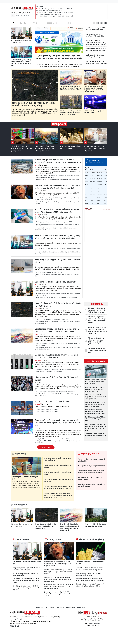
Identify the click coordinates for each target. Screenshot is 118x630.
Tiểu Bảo (37, 308)
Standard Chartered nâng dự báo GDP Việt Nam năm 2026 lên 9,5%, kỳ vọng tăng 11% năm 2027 (57, 394)
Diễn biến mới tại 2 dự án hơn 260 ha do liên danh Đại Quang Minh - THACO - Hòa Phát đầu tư (70, 112)
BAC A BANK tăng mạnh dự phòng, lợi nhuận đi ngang (90, 478)
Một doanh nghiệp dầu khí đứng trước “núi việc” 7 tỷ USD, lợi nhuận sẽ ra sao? (96, 310)
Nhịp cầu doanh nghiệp (96, 361)
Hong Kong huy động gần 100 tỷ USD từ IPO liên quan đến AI (57, 261)
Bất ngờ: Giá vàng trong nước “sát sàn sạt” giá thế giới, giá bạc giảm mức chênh (90, 585)
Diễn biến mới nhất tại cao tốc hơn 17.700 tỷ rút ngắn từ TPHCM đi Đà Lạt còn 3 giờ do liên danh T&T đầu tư (57, 348)
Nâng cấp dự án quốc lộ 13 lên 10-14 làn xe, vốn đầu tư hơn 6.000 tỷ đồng (33, 104)
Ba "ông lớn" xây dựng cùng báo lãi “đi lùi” (91, 466)
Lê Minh (37, 265)
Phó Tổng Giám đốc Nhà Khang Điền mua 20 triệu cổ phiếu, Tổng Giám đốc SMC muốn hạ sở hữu (57, 210)
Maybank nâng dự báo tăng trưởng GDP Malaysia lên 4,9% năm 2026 (55, 391)
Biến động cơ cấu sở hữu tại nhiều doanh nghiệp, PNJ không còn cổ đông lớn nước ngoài (57, 225)
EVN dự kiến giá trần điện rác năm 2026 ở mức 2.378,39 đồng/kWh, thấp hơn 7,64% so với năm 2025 (58, 161)
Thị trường (50, 607)
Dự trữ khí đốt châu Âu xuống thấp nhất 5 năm (49, 371)
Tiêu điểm (23, 23)
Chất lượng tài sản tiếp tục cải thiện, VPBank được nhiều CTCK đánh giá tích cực (95, 397)
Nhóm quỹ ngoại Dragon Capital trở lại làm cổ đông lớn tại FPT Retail (55, 222)
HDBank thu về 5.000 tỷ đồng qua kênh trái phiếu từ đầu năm (57, 459)
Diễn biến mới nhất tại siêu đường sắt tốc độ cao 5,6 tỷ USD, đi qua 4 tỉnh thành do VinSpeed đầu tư (70, 88)
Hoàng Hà (38, 404)
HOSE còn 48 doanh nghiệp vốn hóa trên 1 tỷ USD (94, 111)
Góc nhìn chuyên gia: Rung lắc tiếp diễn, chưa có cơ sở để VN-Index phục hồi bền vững (57, 202)
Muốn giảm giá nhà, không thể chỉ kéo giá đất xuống (95, 56)
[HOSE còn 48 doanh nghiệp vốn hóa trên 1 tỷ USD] (95, 102)
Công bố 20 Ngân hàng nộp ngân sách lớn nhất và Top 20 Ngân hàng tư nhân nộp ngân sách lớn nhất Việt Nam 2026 (58, 495)
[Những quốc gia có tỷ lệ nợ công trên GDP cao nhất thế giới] (22, 383)
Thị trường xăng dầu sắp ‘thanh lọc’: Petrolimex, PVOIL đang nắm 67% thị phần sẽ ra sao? (96, 341)
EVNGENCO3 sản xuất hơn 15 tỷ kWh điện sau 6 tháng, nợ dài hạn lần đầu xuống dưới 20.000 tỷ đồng (96, 427)
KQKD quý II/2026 (89, 453)
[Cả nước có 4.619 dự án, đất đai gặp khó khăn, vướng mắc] (96, 515)
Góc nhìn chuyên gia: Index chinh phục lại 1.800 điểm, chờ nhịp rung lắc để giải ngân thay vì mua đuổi (57, 186)
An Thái (37, 191)
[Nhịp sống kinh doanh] (25, 613)
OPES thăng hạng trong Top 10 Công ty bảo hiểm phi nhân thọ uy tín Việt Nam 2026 (95, 404)
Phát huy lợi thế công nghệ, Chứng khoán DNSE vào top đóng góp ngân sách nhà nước (95, 411)
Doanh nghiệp (21, 539)
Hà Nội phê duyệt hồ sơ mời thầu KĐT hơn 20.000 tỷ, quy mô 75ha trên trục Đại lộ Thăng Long (97, 330)
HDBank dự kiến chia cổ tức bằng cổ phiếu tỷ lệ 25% (58, 473)
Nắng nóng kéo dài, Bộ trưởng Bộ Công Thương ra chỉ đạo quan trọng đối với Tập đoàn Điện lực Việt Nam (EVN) (57, 176)
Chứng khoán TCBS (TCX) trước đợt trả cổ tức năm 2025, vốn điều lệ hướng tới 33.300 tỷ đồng (57, 441)
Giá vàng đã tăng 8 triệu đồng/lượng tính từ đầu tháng (95, 35)
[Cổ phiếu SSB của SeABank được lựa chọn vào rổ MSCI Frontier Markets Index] (96, 371)
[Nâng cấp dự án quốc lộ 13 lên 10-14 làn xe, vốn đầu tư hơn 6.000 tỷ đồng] (35, 85)
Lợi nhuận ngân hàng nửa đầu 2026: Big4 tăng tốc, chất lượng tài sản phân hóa (91, 471)
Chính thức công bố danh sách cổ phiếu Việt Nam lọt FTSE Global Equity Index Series (57, 249)
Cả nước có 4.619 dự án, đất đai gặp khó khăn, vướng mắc (96, 28)
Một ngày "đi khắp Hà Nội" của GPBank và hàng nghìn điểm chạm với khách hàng (95, 389)
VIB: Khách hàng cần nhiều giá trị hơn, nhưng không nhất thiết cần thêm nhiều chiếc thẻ (58, 487)
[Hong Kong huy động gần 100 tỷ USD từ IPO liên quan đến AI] (22, 266)
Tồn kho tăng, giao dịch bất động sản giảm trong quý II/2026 (96, 62)
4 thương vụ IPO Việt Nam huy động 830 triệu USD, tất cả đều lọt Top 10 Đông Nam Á (57, 275)
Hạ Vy (37, 284)
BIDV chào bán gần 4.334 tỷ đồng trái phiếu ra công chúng (58, 480)
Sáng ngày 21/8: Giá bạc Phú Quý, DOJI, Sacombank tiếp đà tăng (88, 574)
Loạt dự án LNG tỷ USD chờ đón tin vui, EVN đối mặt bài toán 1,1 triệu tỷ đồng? (57, 179)
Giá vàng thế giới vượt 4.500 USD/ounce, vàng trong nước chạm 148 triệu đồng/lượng (90, 579)
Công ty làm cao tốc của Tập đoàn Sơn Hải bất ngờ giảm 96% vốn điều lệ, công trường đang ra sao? (58, 344)
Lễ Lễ (36, 334)
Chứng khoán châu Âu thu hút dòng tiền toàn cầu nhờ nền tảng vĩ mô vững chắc (58, 369)
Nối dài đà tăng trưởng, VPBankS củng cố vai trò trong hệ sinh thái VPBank (96, 419)
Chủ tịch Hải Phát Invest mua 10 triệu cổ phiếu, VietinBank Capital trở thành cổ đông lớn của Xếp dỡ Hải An (57, 228)
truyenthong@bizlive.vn (20, 619)
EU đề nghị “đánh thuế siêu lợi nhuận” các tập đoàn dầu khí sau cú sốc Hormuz (56, 356)
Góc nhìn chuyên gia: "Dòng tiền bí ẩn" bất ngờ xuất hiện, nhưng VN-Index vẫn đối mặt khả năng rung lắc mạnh (57, 198)
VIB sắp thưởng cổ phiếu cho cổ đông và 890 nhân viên (58, 466)
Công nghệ (68, 23)
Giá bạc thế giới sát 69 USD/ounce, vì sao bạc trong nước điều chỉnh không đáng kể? (96, 42)
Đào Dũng (38, 360)
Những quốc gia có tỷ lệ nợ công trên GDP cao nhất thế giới (57, 378)
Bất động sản (20, 504)
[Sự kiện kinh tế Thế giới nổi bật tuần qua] (22, 408)
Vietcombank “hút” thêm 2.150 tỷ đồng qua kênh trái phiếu (97, 350)
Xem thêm (46, 447)
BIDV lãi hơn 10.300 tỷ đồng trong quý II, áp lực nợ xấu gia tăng (91, 485)
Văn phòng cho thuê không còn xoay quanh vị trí (21, 41)
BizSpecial (59, 124)
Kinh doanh (52, 23)
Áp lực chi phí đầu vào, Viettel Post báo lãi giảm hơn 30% (91, 460)
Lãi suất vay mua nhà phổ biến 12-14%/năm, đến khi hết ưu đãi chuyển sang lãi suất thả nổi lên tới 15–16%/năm (95, 89)
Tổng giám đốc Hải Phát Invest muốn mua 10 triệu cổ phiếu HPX (95, 434)
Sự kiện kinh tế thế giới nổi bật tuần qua (47, 409)
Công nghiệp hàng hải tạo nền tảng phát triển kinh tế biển (52, 319)
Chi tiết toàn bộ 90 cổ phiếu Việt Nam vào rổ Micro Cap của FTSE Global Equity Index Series (57, 252)
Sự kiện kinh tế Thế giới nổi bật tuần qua (52, 401)
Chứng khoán (54, 539)
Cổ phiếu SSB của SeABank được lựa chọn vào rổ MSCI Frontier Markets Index (95, 381)
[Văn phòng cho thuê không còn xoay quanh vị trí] (21, 33)
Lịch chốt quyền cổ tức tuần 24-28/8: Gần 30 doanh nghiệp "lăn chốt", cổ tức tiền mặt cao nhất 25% (27, 588)
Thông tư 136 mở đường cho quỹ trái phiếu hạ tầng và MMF (52, 439)
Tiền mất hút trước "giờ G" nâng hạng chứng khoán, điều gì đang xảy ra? (21, 148)
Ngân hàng (20, 453)
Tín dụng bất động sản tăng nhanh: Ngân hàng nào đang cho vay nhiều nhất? (45, 148)
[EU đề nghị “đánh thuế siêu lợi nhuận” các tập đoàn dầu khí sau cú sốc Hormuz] (22, 361)
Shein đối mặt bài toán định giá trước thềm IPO (49, 272)
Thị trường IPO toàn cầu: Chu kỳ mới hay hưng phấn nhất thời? (96, 49)
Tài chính (37, 23)
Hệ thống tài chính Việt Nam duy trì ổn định (26, 478)
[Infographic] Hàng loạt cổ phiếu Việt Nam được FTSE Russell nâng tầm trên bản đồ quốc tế (59, 58)
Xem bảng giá (106, 209)
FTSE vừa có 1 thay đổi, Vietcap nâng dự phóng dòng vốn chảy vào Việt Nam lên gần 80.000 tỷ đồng (21, 62)
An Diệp (37, 165)
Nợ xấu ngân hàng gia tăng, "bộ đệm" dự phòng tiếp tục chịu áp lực (94, 148)
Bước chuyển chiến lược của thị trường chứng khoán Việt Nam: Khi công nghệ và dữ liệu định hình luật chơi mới (57, 423)
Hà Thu (37, 215)
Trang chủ (39, 607)
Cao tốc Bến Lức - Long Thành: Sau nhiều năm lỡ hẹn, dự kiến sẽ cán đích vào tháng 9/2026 (26, 580)
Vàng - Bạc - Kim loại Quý (91, 539)
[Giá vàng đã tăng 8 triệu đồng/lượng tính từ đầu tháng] (90, 551)
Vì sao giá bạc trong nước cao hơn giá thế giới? (71, 147)
